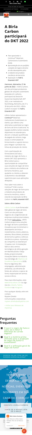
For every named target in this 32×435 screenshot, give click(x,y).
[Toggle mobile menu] (29, 14)
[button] (15, 330)
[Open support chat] (24, 431)
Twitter (19, 285)
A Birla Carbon (10, 207)
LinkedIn (13, 285)
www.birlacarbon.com (13, 282)
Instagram (18, 287)
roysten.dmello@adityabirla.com (17, 301)
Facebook (8, 287)
